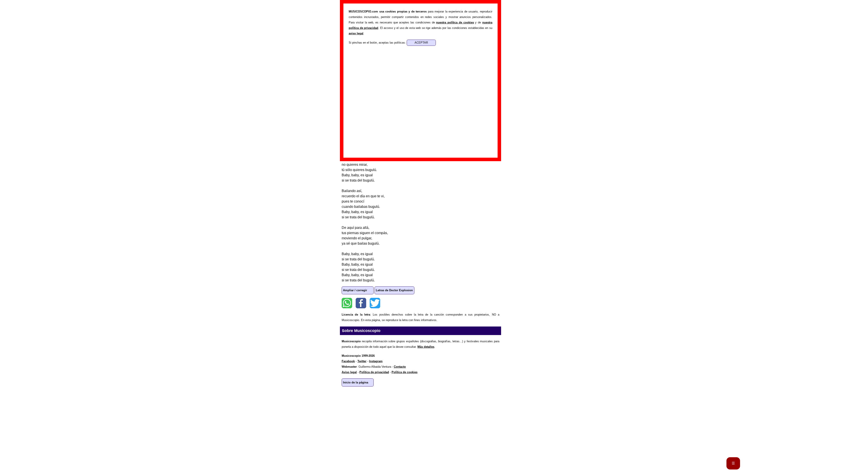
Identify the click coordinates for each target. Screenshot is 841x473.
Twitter (375, 303)
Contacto (400, 366)
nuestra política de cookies (455, 22)
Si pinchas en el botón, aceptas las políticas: (378, 42)
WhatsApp (347, 303)
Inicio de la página (355, 382)
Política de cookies (404, 372)
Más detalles (425, 346)
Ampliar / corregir (355, 290)
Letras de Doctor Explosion (394, 290)
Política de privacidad (374, 372)
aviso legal (356, 33)
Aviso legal (349, 372)
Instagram (376, 361)
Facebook (361, 303)
